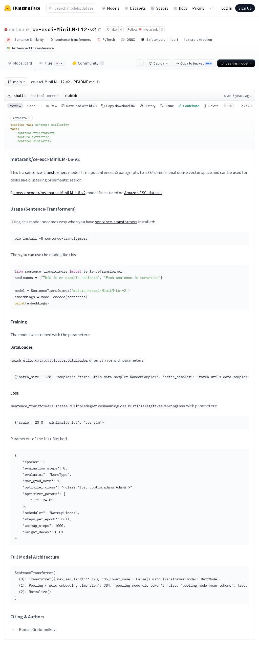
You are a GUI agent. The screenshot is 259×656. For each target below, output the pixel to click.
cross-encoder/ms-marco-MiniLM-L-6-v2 (49, 192)
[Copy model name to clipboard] (99, 29)
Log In (226, 8)
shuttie (20, 95)
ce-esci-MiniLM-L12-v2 (64, 29)
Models (113, 8)
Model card (22, 63)
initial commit (45, 95)
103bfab (71, 95)
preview (15, 106)
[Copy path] (98, 81)
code (31, 106)
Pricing (198, 8)
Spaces (162, 8)
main (17, 81)
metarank (19, 29)
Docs (183, 8)
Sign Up (245, 8)
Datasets (138, 8)
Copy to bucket (195, 63)
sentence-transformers (46, 172)
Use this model (237, 63)
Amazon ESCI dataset (143, 192)
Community (90, 63)
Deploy (159, 63)
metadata (20, 118)
